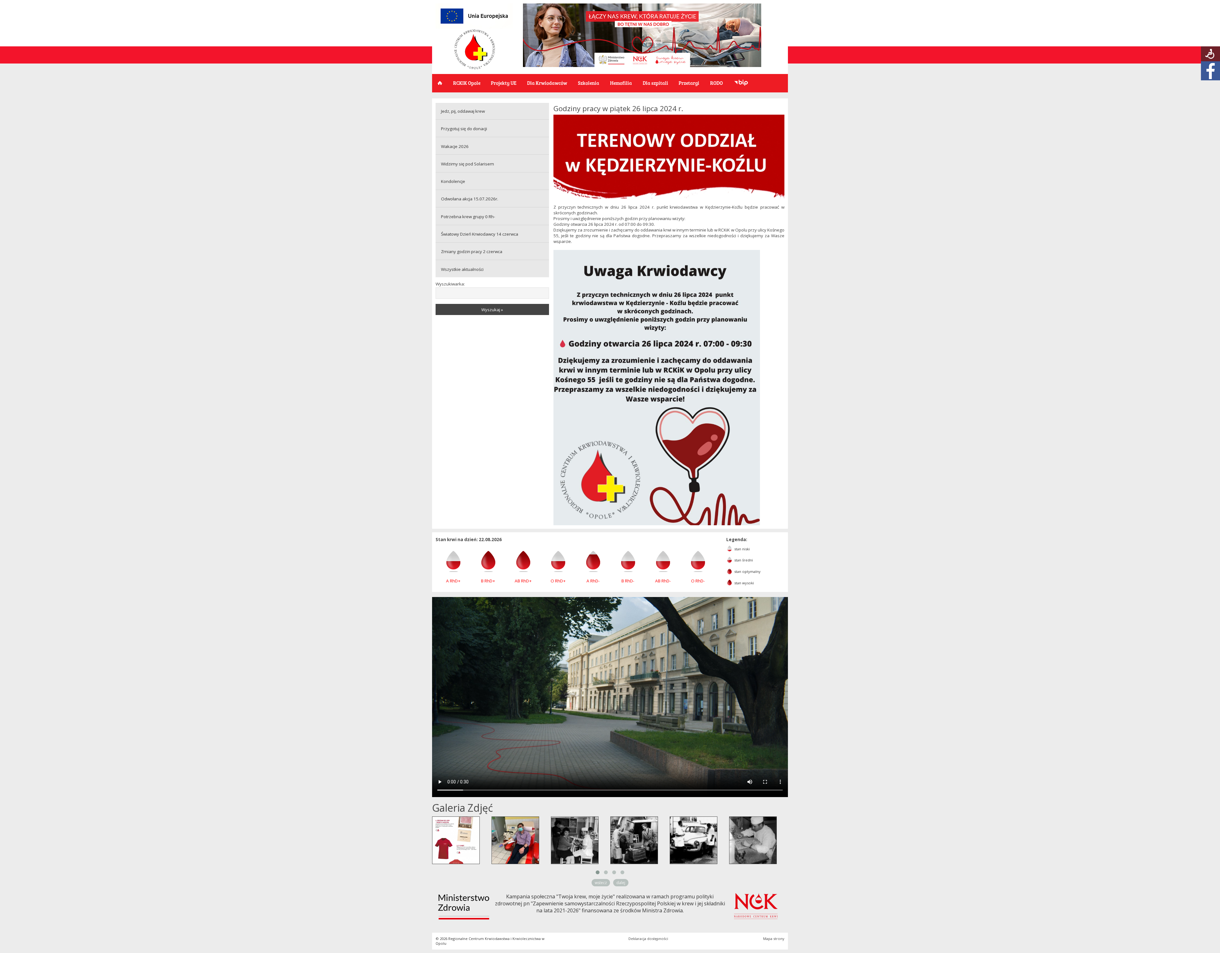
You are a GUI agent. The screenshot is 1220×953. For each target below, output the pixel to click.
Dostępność (1210, 53)
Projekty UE (503, 82)
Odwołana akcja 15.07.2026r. (469, 199)
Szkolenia (588, 82)
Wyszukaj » (492, 309)
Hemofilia (621, 82)
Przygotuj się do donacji (464, 128)
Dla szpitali (655, 82)
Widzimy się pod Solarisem (467, 164)
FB (1210, 70)
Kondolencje (453, 181)
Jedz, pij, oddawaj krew (463, 111)
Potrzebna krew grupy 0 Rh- (468, 216)
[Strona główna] (475, 67)
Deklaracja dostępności (648, 938)
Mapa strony (773, 938)
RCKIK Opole (466, 82)
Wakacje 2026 (455, 146)
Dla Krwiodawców (547, 82)
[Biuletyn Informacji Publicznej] (741, 83)
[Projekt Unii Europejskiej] (474, 27)
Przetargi (689, 82)
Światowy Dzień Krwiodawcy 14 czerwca (479, 234)
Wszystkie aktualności (462, 269)
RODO (716, 82)
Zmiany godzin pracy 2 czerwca (471, 251)
